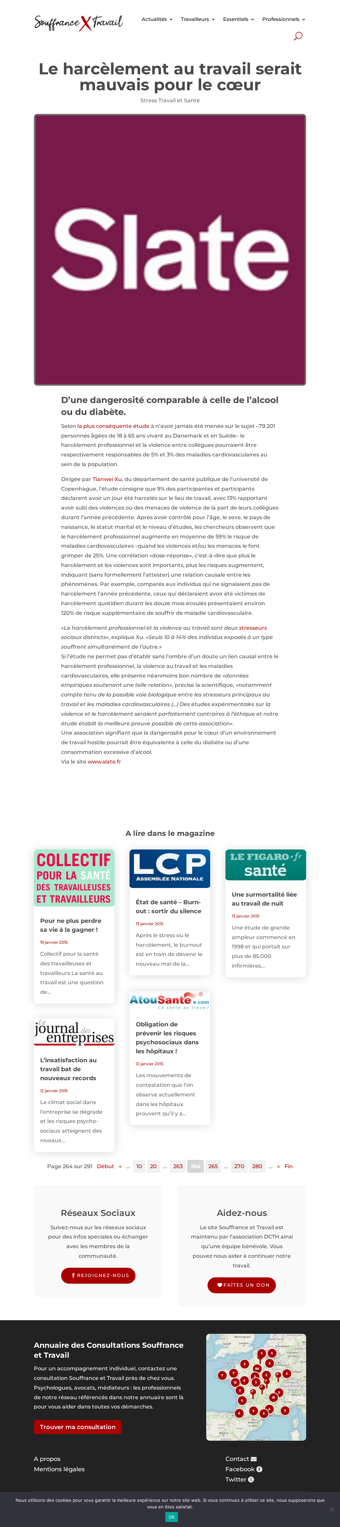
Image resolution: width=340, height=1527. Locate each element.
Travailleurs (195, 19)
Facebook (240, 1469)
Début (105, 1166)
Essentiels (235, 19)
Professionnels (280, 19)
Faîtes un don (246, 1285)
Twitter (235, 1479)
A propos (47, 1459)
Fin (289, 1166)
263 (178, 1166)
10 (139, 1166)
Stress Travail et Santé (170, 100)
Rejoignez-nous (103, 1275)
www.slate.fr (104, 762)
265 (213, 1166)
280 (257, 1166)
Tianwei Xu (107, 479)
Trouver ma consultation (78, 1427)
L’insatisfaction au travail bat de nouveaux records (68, 1069)
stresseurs (253, 628)
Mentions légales (59, 1469)
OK (172, 1517)
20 (153, 1166)
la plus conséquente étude (113, 426)
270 (239, 1166)
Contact (237, 1459)
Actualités (154, 19)
